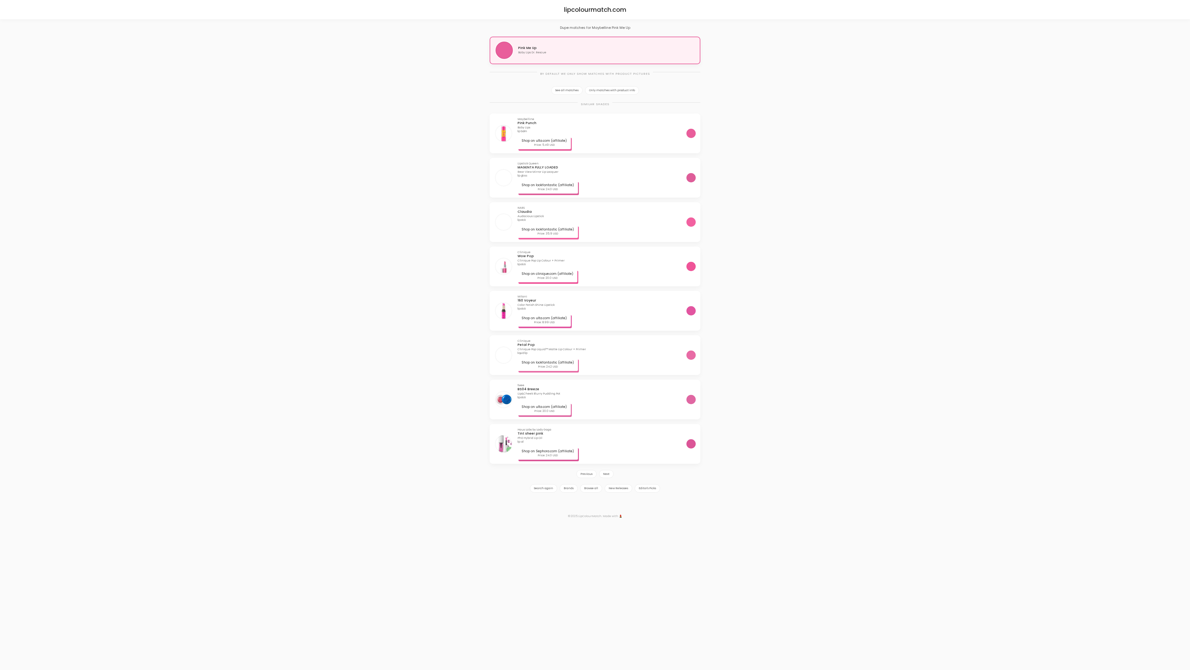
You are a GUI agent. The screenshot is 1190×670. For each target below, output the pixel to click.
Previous (586, 474)
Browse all (591, 488)
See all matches (567, 90)
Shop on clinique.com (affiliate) (547, 273)
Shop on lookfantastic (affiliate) (548, 185)
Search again (543, 488)
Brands (569, 488)
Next (606, 474)
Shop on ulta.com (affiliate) (544, 140)
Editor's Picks (647, 488)
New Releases (618, 488)
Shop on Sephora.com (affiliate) (548, 451)
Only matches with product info (612, 90)
